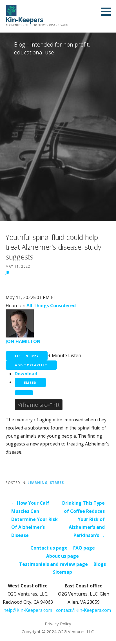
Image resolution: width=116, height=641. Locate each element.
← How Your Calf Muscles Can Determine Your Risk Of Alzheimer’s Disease (34, 519)
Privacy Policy (58, 623)
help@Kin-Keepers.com (27, 610)
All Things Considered (51, 305)
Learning (38, 482)
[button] (108, 11)
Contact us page (49, 548)
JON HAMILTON (23, 341)
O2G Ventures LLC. (76, 631)
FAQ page (84, 548)
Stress (57, 482)
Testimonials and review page (53, 564)
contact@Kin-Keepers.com (83, 610)
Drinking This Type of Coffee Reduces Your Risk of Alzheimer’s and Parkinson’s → (83, 519)
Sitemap (62, 572)
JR (8, 272)
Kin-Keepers (24, 19)
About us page (62, 556)
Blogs (99, 564)
